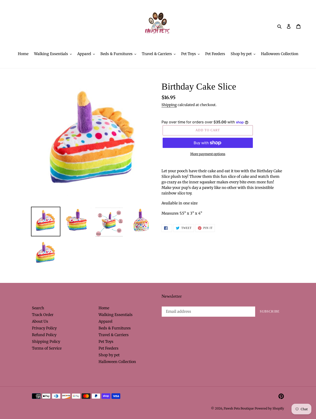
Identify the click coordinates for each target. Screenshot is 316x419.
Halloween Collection (117, 361)
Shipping (169, 105)
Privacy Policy (44, 328)
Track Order (42, 314)
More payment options (207, 154)
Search (38, 308)
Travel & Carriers (114, 334)
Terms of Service (47, 348)
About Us (40, 321)
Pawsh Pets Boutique (239, 408)
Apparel (105, 321)
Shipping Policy (46, 341)
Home (104, 308)
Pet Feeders (108, 348)
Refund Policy (44, 334)
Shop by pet (109, 355)
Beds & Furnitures (115, 328)
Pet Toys (106, 341)
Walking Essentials (116, 314)
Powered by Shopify (269, 408)
